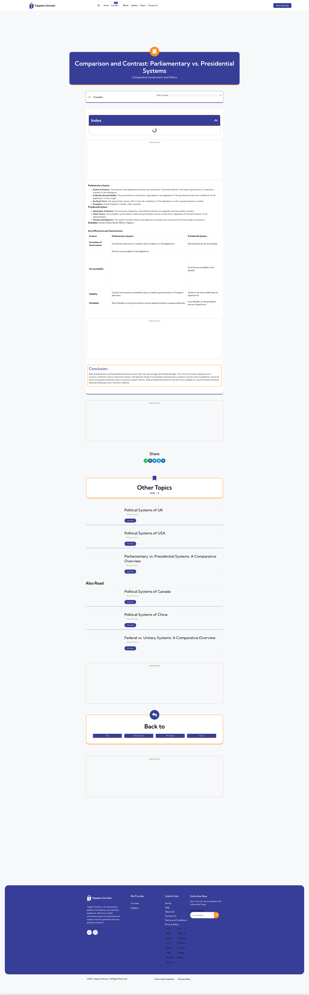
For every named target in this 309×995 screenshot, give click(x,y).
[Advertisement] (72, 28)
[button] (99, 5)
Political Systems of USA (144, 533)
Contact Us (152, 5)
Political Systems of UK (143, 510)
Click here (130, 520)
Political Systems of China (145, 614)
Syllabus (134, 5)
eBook (126, 5)
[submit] (216, 915)
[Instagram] (95, 932)
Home (106, 5)
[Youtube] (89, 932)
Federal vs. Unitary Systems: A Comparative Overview (169, 637)
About (143, 5)
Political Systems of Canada (147, 591)
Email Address (197, 910)
